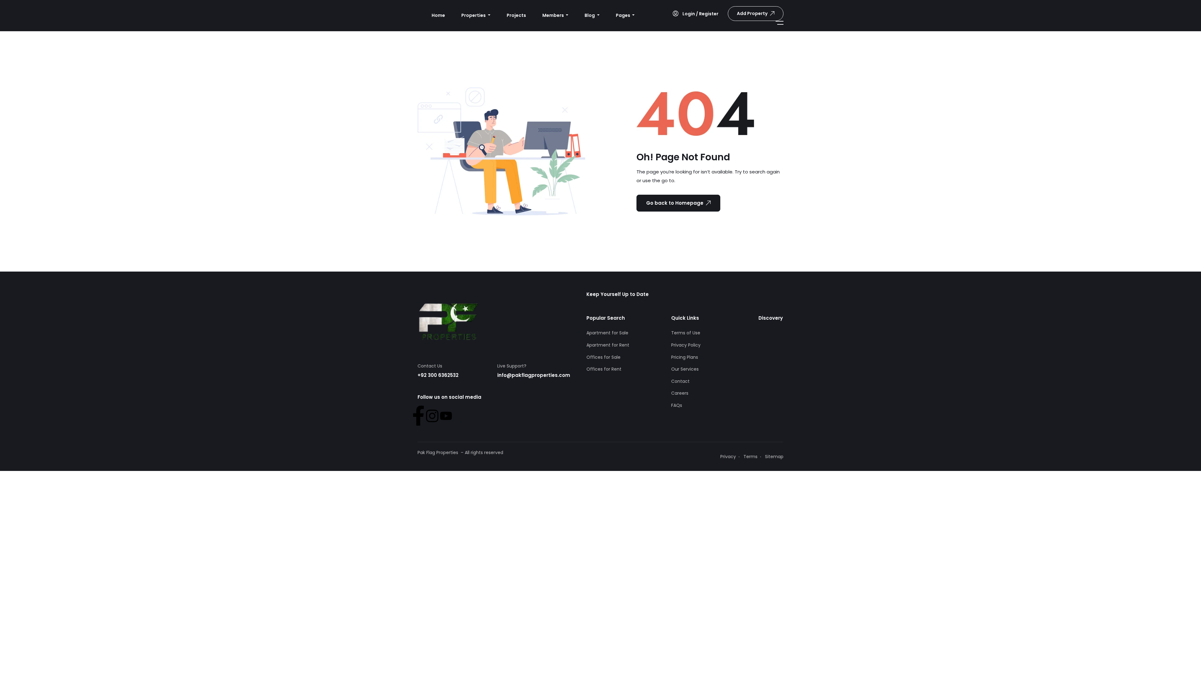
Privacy (728, 456)
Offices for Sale (603, 357)
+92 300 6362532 (438, 375)
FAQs (676, 405)
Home (438, 15)
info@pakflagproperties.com (533, 375)
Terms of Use (685, 333)
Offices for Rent (603, 369)
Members (553, 15)
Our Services (685, 369)
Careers (679, 393)
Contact (680, 381)
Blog (590, 15)
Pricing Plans (684, 357)
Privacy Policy (686, 345)
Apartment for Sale (607, 333)
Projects (516, 15)
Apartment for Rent (607, 345)
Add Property (752, 13)
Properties (474, 15)
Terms (750, 456)
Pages (623, 15)
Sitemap (774, 456)
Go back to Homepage (674, 203)
